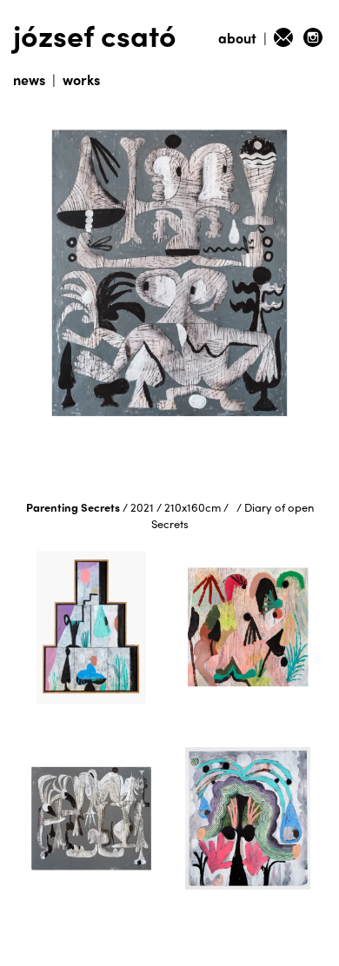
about (237, 38)
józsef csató (94, 34)
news (29, 79)
